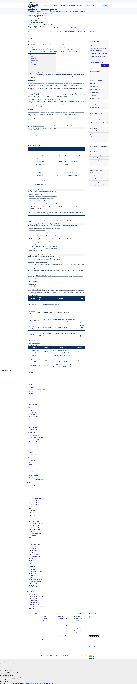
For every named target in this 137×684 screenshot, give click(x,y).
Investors (43, 636)
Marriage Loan (32, 454)
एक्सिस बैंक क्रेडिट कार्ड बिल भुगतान (96, 155)
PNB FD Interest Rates (34, 525)
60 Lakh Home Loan (34, 504)
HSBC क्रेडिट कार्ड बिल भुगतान (95, 158)
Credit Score (32, 387)
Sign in (105, 5)
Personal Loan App (33, 446)
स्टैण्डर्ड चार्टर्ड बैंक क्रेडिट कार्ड (95, 83)
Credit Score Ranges (34, 602)
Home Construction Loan (35, 494)
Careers (45, 618)
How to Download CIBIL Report (36, 596)
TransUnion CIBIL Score (34, 402)
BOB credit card (33, 425)
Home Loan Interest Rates (35, 487)
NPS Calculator (32, 537)
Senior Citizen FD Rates (34, 529)
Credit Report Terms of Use (60, 27)
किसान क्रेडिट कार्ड (93, 131)
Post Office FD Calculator (35, 533)
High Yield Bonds (33, 563)
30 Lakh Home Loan (34, 500)
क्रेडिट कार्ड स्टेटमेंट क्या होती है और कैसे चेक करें (99, 122)
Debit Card (78, 616)
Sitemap (74, 636)
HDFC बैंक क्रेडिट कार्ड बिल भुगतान (96, 161)
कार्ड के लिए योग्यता (34, 60)
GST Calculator (32, 535)
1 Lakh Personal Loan (34, 444)
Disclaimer (60, 636)
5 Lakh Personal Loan (34, 448)
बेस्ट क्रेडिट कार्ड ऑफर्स (95, 107)
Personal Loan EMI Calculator (36, 439)
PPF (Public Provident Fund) (82, 623)
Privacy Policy (78, 27)
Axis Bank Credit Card (34, 416)
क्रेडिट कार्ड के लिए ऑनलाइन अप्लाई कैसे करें (98, 119)
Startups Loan (32, 473)
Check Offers (31, 29)
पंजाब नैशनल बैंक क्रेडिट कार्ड (95, 89)
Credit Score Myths (33, 600)
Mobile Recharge (33, 569)
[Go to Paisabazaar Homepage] (33, 5)
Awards (45, 623)
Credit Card (31, 410)
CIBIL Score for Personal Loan (36, 391)
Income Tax (78, 630)
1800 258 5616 (32, 10)
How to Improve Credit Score (36, 396)
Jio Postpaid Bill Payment (35, 581)
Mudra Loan (32, 462)
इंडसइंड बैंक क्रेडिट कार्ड (94, 92)
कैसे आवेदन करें (34, 62)
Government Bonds (33, 550)
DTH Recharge (32, 608)
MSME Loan (32, 464)
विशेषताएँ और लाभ (34, 56)
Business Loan (32, 460)
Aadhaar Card (79, 618)
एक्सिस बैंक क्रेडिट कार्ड (94, 95)
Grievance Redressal (48, 625)
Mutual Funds (62, 629)
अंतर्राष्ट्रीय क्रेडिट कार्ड (94, 137)
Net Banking (78, 625)
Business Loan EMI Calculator (36, 479)
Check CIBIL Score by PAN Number (37, 389)
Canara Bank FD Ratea (34, 531)
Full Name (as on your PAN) (18, 674)
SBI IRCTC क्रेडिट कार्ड (94, 179)
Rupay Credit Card (33, 429)
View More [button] (29, 611)
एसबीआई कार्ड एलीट (93, 176)
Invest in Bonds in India (34, 544)
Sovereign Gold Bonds (34, 546)
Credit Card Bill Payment (65, 627)
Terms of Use (70, 27)
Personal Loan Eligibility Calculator (37, 441)
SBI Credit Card (32, 412)
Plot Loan (31, 492)
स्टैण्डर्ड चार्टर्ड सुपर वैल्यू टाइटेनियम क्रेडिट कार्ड (98, 185)
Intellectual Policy (68, 636)
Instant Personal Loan (34, 435)
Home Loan (32, 485)
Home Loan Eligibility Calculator (36, 498)
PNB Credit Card (33, 423)
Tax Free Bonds (33, 552)
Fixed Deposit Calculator (35, 527)
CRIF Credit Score (33, 404)
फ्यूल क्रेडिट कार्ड (93, 134)
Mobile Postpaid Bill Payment (36, 571)
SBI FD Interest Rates (34, 521)
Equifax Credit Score (34, 400)
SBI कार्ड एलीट (31, 334)
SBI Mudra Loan (33, 467)
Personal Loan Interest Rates (36, 437)
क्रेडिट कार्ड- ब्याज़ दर (94, 116)
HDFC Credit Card (33, 414)
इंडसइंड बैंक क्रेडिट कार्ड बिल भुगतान (96, 164)
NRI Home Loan (33, 496)
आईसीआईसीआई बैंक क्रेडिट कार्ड (96, 80)
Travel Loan (32, 452)
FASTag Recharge (33, 586)
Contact (45, 620)
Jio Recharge (32, 575)
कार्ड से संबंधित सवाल (35, 65)
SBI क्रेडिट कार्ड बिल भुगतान (95, 149)
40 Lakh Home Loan (34, 502)
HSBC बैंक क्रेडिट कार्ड (94, 86)
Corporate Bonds (33, 548)
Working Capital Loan (34, 471)
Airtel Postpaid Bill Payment (35, 579)
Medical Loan (32, 450)
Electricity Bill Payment (34, 588)
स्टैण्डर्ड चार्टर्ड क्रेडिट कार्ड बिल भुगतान (97, 152)
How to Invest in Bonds (34, 556)
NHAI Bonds (32, 558)
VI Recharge (32, 577)
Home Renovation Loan (34, 490)
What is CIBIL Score (33, 594)
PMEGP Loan (32, 469)
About (44, 616)
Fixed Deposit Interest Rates (35, 519)
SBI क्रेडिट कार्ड (93, 74)
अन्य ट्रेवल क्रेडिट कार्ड (35, 69)
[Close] (1, 660)
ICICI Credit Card (33, 418)
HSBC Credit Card (33, 421)
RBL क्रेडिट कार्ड (93, 77)
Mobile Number (43, 24)
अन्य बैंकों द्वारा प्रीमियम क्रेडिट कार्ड (37, 67)
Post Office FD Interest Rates (36, 523)
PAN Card (78, 620)
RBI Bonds (31, 560)
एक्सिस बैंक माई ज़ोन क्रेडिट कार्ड (96, 173)
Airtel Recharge (32, 573)
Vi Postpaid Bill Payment (34, 583)
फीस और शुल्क (33, 58)
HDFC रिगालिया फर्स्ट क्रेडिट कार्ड (96, 182)
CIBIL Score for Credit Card (35, 398)
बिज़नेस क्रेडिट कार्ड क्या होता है (95, 140)
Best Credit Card (33, 427)
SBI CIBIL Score (33, 393)
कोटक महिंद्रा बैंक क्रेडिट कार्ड (95, 98)
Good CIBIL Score (33, 598)
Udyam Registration (33, 475)
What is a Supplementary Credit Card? (98, 53)
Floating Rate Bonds (34, 554)
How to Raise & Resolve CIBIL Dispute (38, 606)
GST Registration (33, 477)
